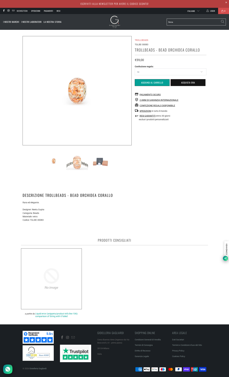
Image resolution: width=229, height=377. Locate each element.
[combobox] (196, 22)
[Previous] (24, 90)
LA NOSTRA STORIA (53, 21)
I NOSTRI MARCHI (11, 21)
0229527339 (22, 11)
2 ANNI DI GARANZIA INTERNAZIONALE (159, 100)
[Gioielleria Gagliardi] (114, 22)
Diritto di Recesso (142, 351)
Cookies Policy (178, 356)
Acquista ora (188, 82)
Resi (58, 11)
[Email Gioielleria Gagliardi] (13, 11)
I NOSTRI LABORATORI (31, 21)
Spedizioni (35, 11)
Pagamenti (48, 11)
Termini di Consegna (144, 345)
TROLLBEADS (141, 40)
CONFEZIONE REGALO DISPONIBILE (157, 105)
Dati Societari (178, 339)
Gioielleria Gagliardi (37, 368)
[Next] (129, 90)
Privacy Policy (178, 351)
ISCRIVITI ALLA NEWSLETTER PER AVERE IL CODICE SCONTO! (114, 4)
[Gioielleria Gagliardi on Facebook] (3, 11)
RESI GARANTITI (148, 116)
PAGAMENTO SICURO (150, 94)
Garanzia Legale (142, 356)
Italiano (191, 11)
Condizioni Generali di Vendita (148, 339)
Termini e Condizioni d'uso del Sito (187, 345)
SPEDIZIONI (145, 111)
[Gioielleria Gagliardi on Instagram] (8, 11)
